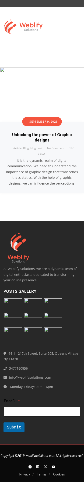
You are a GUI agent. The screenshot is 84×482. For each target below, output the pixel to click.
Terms (41, 474)
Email (12, 401)
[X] (45, 467)
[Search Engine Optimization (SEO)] (33, 320)
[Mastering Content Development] (13, 334)
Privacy (24, 474)
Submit (14, 427)
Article (17, 148)
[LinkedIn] (37, 467)
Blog (26, 148)
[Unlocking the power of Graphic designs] (42, 70)
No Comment (55, 148)
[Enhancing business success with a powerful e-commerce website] (53, 334)
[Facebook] (30, 467)
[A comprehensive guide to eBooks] (53, 320)
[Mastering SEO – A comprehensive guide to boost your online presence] (13, 305)
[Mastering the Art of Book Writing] (53, 305)
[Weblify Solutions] (23, 28)
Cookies (59, 474)
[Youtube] (54, 467)
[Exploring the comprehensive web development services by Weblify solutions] (33, 305)
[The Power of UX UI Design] (33, 334)
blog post (36, 148)
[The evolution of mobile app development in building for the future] (13, 320)
